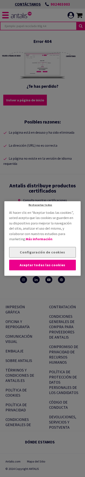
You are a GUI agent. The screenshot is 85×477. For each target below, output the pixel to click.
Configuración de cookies (42, 252)
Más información (39, 239)
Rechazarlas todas (40, 204)
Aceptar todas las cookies (42, 265)
